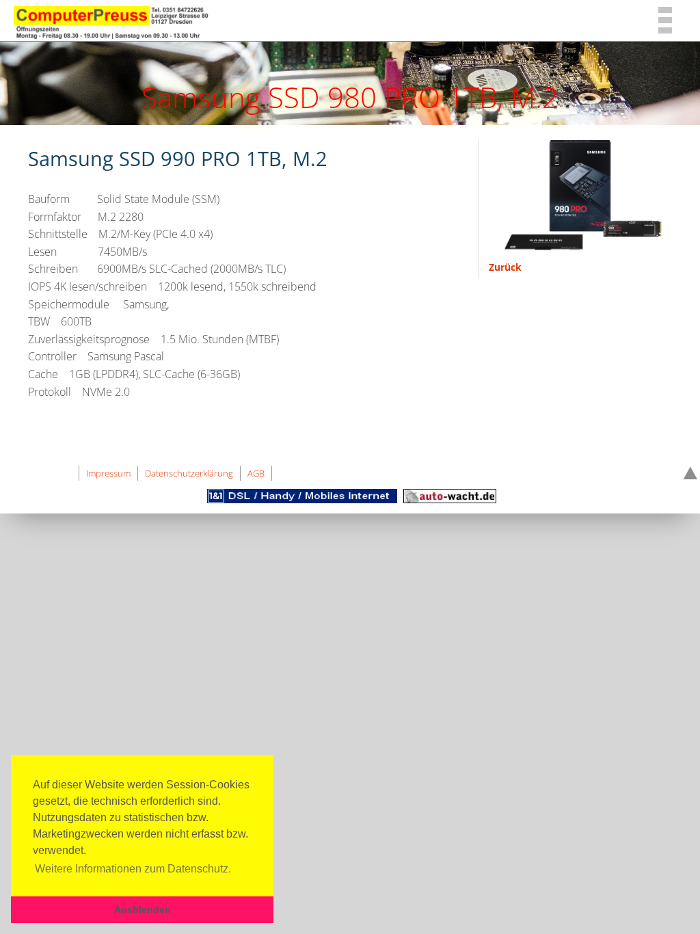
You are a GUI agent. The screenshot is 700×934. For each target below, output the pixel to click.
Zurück (505, 267)
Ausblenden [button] (142, 909)
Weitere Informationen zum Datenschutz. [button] (133, 869)
